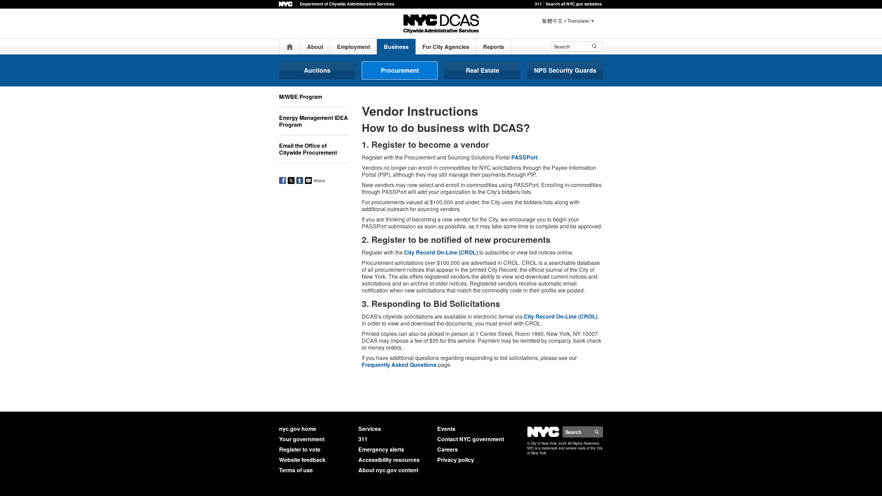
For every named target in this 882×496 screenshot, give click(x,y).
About (315, 47)
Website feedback (302, 460)
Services (369, 429)
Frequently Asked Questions (399, 365)
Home (289, 46)
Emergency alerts (381, 449)
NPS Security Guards (565, 70)
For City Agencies (445, 47)
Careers (447, 449)
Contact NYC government (470, 439)
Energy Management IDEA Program (313, 121)
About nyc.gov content (388, 470)
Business (396, 47)
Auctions (317, 70)
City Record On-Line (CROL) (441, 252)
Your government (302, 439)
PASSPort (524, 157)
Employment (353, 47)
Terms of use (296, 470)
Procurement (400, 70)
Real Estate (482, 70)
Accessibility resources (389, 460)
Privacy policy (455, 460)
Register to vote (299, 449)
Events (446, 429)
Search (602, 431)
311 (538, 4)
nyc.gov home (297, 429)
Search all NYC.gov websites (574, 4)
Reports (493, 47)
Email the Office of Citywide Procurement (308, 149)
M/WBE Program (300, 97)
